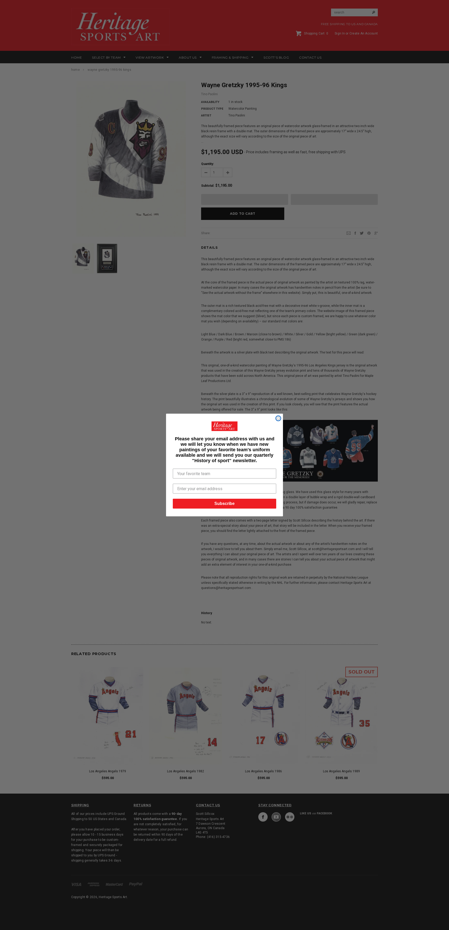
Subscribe (224, 503)
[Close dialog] (278, 418)
